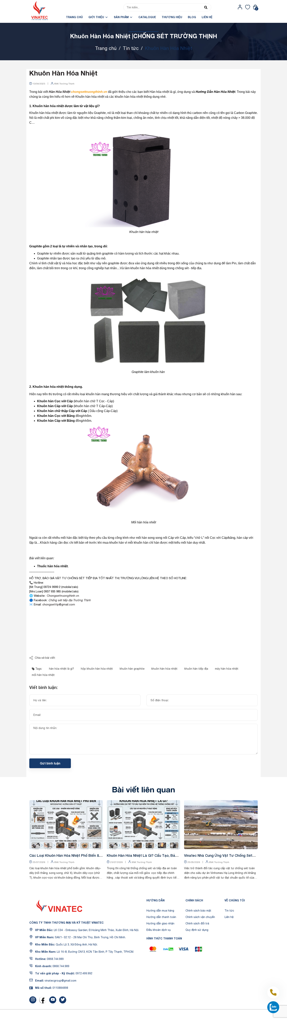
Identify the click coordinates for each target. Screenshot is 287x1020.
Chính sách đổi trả (197, 923)
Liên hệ (207, 17)
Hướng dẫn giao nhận (160, 923)
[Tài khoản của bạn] (240, 7)
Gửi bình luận (50, 763)
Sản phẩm (121, 17)
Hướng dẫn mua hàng (160, 910)
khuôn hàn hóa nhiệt (164, 668)
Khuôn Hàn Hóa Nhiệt (63, 73)
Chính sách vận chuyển (200, 917)
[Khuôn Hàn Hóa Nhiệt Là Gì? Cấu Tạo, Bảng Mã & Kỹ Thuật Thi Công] (143, 824)
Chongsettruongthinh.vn (63, 595)
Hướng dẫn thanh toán (161, 917)
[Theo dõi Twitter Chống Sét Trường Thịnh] (62, 999)
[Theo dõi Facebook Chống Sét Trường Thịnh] (42, 999)
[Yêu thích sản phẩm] (247, 7)
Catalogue (147, 17)
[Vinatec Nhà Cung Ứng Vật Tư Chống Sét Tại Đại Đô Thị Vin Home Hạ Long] (221, 824)
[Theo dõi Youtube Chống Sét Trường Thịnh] (52, 999)
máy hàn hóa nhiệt (226, 668)
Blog (192, 17)
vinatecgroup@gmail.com (60, 980)
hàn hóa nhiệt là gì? (61, 668)
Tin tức (229, 910)
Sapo (171, 1014)
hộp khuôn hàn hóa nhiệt (97, 668)
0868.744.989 (55, 959)
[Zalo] (273, 1007)
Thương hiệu (172, 17)
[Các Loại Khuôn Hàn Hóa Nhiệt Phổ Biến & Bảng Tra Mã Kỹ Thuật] (66, 824)
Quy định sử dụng (196, 929)
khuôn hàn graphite (132, 668)
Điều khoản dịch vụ (158, 929)
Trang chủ (74, 17)
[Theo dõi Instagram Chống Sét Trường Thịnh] (32, 999)
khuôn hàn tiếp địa (196, 668)
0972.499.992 (84, 973)
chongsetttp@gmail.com (58, 604)
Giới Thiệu (96, 17)
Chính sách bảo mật (198, 910)
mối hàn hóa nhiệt (43, 674)
